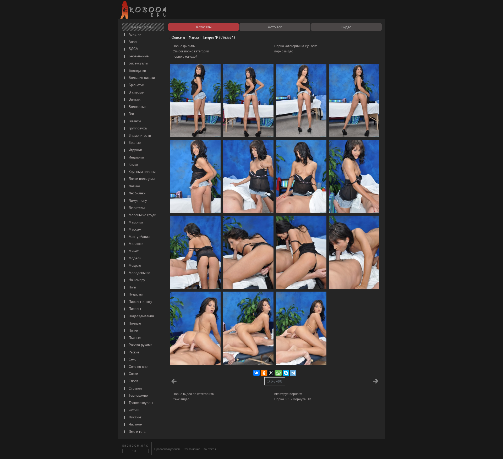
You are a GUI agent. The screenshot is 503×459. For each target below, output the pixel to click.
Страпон (135, 388)
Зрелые (134, 143)
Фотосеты (178, 37)
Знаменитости (139, 136)
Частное (135, 424)
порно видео (283, 51)
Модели (134, 258)
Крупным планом (142, 172)
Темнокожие (138, 395)
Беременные (138, 56)
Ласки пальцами (141, 179)
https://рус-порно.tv (288, 394)
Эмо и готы (137, 432)
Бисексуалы (138, 63)
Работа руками (140, 345)
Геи (131, 114)
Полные (134, 323)
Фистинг (134, 417)
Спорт (133, 381)
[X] (271, 373)
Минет (133, 251)
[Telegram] (293, 373)
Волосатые (137, 107)
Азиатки (134, 34)
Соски (133, 374)
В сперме (136, 92)
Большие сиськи (141, 78)
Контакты (210, 449)
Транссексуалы (140, 403)
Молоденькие (139, 273)
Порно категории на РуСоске (296, 46)
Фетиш (133, 410)
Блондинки (137, 71)
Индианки (136, 157)
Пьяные (134, 338)
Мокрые (134, 265)
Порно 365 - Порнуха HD (292, 399)
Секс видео (181, 399)
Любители (136, 208)
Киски (133, 164)
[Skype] (286, 373)
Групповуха (137, 128)
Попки (133, 330)
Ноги (132, 287)
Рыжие (133, 352)
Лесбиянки (136, 193)
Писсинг (134, 309)
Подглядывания (141, 316)
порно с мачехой (185, 56)
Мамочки (135, 222)
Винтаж (134, 99)
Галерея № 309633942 (219, 37)
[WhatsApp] (278, 373)
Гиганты (134, 121)
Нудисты (135, 294)
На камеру (136, 280)
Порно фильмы (184, 46)
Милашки (135, 244)
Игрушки (135, 150)
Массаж (134, 229)
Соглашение (192, 449)
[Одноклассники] (264, 373)
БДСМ (133, 49)
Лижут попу (137, 201)
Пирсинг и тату (140, 302)
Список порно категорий (191, 51)
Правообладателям (167, 449)
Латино (134, 186)
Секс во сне (137, 367)
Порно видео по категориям (193, 394)
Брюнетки (136, 85)
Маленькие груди (142, 215)
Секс (132, 359)
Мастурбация (139, 237)
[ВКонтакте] (256, 373)
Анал (132, 42)
